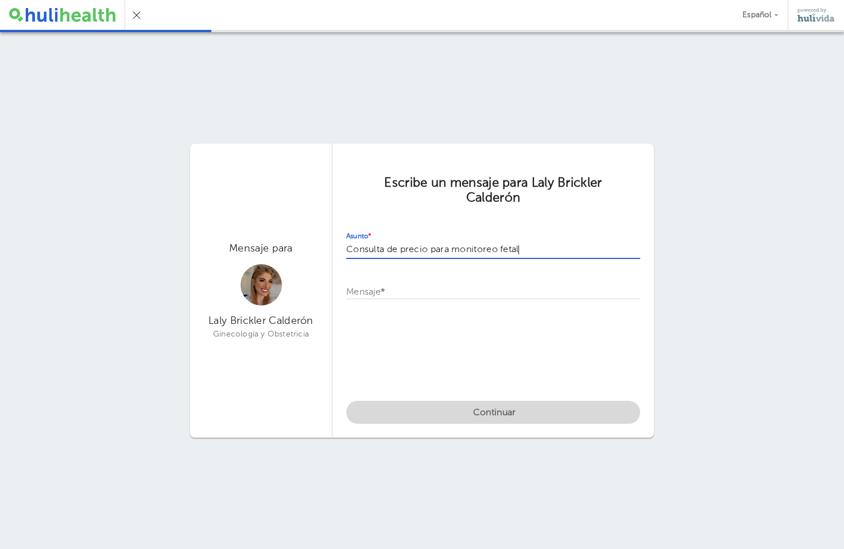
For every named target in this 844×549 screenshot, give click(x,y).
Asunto (358, 236)
